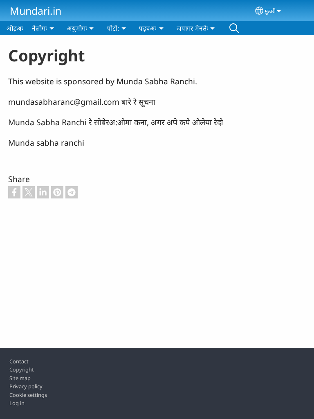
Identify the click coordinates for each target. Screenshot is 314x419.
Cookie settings (28, 395)
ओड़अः (15, 28)
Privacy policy (26, 386)
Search (234, 28)
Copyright (21, 369)
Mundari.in (35, 11)
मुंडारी (270, 11)
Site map (20, 378)
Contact (19, 361)
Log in (17, 403)
